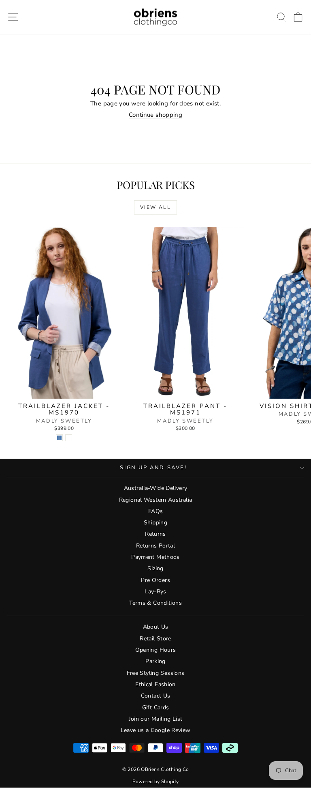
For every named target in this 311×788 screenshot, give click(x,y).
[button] (298, 17)
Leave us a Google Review (156, 730)
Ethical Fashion (155, 684)
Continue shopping (155, 115)
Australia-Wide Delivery (155, 488)
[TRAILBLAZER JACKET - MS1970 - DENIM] (59, 438)
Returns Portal (155, 546)
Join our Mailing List (156, 719)
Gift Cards (155, 707)
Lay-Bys (155, 591)
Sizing (155, 568)
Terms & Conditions (155, 603)
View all (155, 207)
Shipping (155, 522)
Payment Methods (155, 557)
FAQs (155, 511)
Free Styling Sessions (156, 673)
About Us (155, 627)
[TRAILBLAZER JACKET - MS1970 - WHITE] (69, 438)
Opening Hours (155, 650)
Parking (155, 661)
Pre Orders (155, 580)
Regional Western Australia (155, 500)
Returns (155, 534)
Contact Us (155, 696)
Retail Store (155, 638)
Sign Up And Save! (153, 467)
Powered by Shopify (155, 781)
